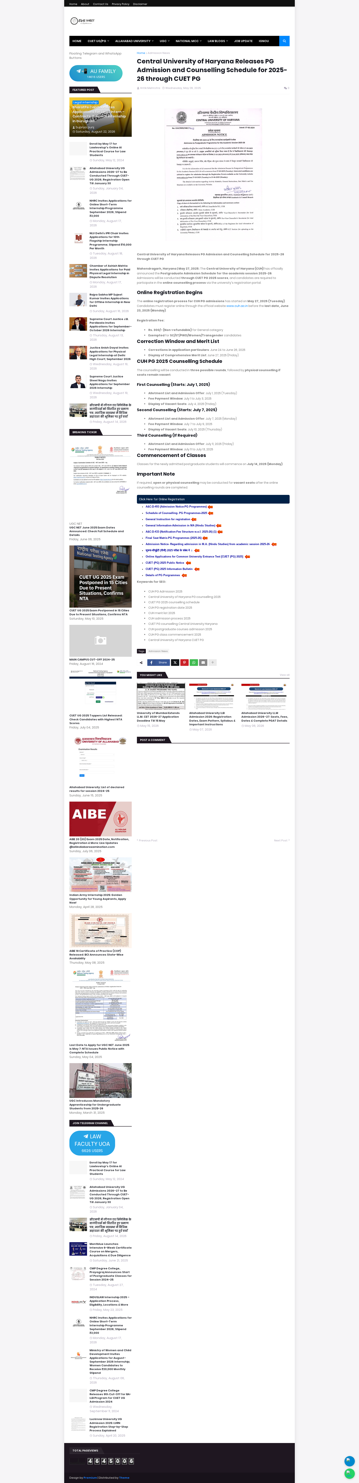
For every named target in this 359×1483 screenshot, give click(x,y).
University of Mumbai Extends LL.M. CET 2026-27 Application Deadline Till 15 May (158, 716)
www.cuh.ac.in (237, 306)
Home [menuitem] (77, 41)
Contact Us (100, 4)
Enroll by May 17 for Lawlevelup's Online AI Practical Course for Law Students (107, 149)
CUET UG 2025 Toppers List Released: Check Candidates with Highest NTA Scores (95, 719)
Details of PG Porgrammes (163, 575)
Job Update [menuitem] (243, 41)
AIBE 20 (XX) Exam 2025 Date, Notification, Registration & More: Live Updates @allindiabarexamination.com (99, 843)
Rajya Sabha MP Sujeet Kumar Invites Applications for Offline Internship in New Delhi (110, 300)
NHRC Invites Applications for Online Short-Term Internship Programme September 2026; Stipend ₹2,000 (111, 208)
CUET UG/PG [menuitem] (97, 41)
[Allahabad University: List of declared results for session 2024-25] (101, 783)
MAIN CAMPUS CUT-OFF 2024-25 (92, 660)
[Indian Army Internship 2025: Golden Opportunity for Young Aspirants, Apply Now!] (101, 891)
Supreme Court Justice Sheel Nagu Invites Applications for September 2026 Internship (110, 382)
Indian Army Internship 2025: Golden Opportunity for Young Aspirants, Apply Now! (97, 898)
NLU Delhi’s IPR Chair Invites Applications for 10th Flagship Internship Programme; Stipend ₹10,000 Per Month (111, 240)
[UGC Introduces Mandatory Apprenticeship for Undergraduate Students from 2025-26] (101, 1097)
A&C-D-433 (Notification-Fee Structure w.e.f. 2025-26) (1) (181, 531)
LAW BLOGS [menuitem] (216, 41)
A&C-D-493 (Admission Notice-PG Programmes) (176, 506)
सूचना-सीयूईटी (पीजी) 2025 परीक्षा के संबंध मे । (169, 550)
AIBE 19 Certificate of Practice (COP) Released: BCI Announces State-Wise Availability (96, 954)
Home (73, 4)
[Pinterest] (184, 662)
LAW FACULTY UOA (92, 1143)
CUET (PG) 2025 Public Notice (165, 562)
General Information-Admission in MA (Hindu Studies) (180, 525)
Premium (90, 1478)
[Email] (203, 662)
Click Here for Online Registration (162, 499)
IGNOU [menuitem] (264, 41)
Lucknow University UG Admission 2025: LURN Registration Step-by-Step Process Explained (109, 1424)
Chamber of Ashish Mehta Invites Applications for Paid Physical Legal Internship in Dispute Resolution (110, 271)
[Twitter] (175, 662)
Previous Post (148, 840)
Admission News (159, 53)
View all (285, 675)
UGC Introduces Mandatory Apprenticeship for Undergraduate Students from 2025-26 (95, 1104)
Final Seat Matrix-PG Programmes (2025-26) (174, 537)
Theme (124, 1478)
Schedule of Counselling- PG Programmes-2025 (176, 513)
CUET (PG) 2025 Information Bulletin (169, 569)
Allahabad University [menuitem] (133, 41)
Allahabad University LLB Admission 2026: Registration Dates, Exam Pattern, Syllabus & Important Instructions (212, 718)
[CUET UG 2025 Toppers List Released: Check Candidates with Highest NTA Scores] (101, 711)
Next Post (281, 840)
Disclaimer (140, 4)
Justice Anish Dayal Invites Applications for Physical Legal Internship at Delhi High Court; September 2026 (110, 353)
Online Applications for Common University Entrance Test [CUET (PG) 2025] (195, 556)
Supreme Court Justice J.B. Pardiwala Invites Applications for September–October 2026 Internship (111, 324)
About (85, 4)
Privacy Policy (120, 4)
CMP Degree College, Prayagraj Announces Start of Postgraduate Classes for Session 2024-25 (111, 1274)
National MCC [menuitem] (187, 41)
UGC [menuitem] (163, 41)
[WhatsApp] (194, 662)
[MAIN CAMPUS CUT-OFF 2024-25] (101, 655)
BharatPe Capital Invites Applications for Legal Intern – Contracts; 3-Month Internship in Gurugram (99, 114)
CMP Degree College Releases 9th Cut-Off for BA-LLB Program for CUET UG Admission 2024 (110, 1396)
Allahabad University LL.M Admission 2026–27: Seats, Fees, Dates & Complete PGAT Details (264, 716)
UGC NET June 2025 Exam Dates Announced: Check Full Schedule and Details (96, 531)
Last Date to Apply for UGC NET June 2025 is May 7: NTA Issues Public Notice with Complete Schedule (99, 1048)
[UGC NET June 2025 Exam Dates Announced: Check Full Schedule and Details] (101, 519)
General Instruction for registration (168, 519)
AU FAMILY (98, 73)
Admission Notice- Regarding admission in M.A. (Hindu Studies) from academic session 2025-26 (208, 544)
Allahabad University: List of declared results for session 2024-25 (96, 789)
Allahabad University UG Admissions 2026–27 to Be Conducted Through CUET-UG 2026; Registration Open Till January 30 (109, 175)
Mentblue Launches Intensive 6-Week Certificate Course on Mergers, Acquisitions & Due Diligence (111, 1249)
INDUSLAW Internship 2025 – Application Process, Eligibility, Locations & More (109, 1301)
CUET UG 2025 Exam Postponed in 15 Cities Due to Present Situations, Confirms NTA (99, 612)
